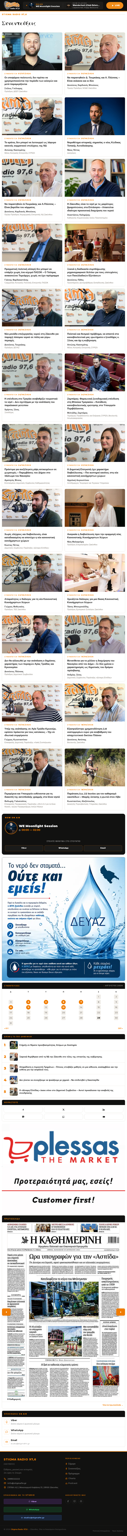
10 (11, 1007)
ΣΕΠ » (120, 1028)
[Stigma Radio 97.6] (12, 5)
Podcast (72, 1483)
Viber (24, 848)
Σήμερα (71, 1463)
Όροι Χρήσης (117, 1531)
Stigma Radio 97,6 (19, 1529)
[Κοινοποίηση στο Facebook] (23, 1109)
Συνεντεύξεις (74, 1468)
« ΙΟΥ (6, 1028)
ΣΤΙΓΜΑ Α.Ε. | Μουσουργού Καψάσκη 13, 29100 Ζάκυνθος (32, 1487)
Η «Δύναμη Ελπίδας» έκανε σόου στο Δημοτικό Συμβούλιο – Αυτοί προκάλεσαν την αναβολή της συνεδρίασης (66, 1091)
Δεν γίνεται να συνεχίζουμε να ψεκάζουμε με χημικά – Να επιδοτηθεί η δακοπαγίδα (59, 1080)
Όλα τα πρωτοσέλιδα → (113, 1405)
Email (103, 848)
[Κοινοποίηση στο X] (63, 1109)
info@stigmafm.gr (16, 1483)
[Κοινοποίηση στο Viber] (23, 1117)
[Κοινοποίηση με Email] (103, 1117)
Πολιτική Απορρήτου (101, 1531)
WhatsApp (63, 848)
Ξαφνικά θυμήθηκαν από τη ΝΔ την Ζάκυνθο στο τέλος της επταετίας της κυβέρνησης (60, 1056)
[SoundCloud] (80, 1501)
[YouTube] (74, 1501)
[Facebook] (67, 1501)
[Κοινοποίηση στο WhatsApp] (63, 1117)
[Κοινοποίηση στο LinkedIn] (103, 1109)
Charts (72, 1478)
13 (63, 1007)
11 (28, 1007)
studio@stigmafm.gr (34, 1518)
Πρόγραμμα (73, 1473)
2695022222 (13, 1479)
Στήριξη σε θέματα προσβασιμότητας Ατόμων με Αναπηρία (48, 1045)
